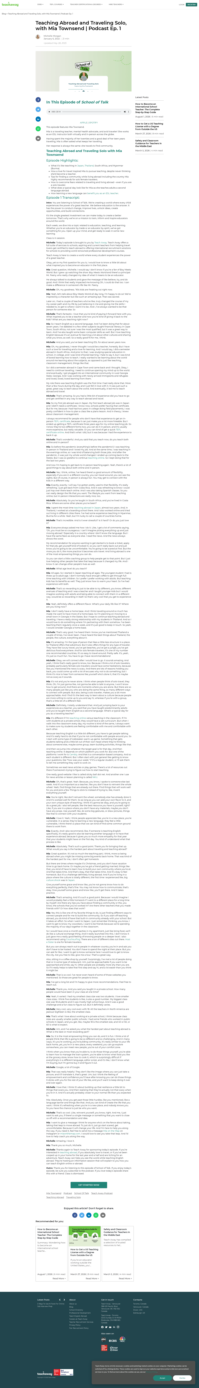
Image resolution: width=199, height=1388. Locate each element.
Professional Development (80, 1313)
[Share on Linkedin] (41, 119)
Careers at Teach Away (78, 1319)
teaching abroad (68, 1152)
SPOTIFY (93, 122)
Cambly (73, 754)
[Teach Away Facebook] (102, 1327)
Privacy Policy (74, 1325)
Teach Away (100, 242)
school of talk (81, 1193)
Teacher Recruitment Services (81, 1322)
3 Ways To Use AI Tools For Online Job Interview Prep (50, 1305)
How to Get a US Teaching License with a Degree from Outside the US (149, 126)
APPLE (83, 122)
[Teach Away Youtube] (110, 1327)
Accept (162, 1378)
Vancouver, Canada (140, 1307)
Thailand (89, 165)
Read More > (59, 1278)
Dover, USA (137, 1310)
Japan (80, 165)
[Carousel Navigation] (62, 1300)
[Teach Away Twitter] (106, 1327)
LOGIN (181, 5)
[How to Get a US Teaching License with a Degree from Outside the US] (84, 1246)
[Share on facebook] (41, 99)
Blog (4, 14)
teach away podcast (102, 1193)
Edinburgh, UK (139, 1313)
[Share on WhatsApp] (41, 128)
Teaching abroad (55, 1197)
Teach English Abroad (78, 1316)
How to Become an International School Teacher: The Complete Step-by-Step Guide (147, 108)
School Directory (76, 1310)
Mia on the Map (111, 1131)
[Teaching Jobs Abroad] (44, 1374)
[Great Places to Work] (63, 1372)
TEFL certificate (62, 421)
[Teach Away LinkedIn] (114, 1327)
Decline (182, 1378)
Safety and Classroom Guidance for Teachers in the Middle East (148, 143)
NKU (94, 777)
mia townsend (53, 1193)
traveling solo (73, 1197)
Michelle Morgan (52, 36)
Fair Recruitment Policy (78, 1328)
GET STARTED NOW (88, 1185)
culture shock (53, 880)
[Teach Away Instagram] (118, 1327)
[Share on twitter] (41, 109)
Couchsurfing (73, 939)
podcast (68, 1193)
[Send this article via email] (41, 138)
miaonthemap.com (70, 1133)
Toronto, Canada (139, 1304)
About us (73, 1304)
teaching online (96, 458)
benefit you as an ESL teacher (102, 193)
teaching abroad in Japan (87, 507)
